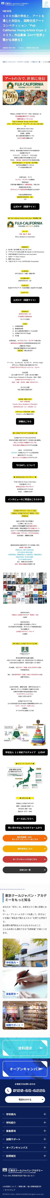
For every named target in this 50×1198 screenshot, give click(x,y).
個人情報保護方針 (34, 1186)
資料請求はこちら (25, 848)
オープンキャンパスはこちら (25, 859)
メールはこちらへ (24, 818)
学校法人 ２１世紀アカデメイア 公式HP (25, 752)
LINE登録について (10, 1186)
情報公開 (22, 1186)
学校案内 (11, 1114)
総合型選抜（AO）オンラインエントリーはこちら (25, 838)
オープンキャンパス (17, 1147)
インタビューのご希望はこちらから (25, 499)
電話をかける (25, 1099)
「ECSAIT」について (25, 465)
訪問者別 (11, 1156)
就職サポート (13, 1139)
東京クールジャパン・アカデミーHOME (16, 62)
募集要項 (11, 1131)
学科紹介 (11, 1122)
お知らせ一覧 (35, 62)
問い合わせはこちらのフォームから (25, 827)
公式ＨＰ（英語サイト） (25, 206)
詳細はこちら (25, 421)
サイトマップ (10, 1190)
